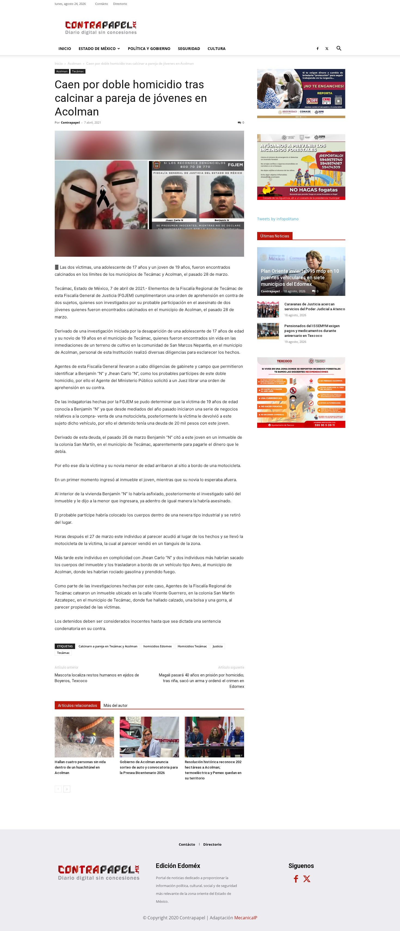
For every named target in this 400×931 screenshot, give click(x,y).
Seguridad (189, 48)
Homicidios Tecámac (192, 646)
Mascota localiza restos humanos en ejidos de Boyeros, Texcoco (97, 678)
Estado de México (97, 48)
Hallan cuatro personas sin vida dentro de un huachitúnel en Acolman (80, 767)
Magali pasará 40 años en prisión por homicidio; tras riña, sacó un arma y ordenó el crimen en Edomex (201, 681)
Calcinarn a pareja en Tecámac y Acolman (108, 646)
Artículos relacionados (77, 705)
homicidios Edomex (157, 646)
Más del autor (116, 705)
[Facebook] (317, 48)
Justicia (218, 646)
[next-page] (66, 789)
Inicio (65, 48)
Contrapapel (70, 122)
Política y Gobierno (149, 48)
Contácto (101, 4)
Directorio (120, 4)
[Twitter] (327, 48)
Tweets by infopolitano (278, 218)
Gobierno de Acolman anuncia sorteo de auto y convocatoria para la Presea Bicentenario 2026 (149, 767)
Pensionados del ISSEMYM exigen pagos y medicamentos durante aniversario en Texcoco (312, 331)
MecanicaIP (245, 918)
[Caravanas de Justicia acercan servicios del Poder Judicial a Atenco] (268, 309)
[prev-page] (58, 789)
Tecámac (78, 71)
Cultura (217, 48)
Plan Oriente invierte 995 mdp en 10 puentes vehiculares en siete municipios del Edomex (300, 277)
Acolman (74, 63)
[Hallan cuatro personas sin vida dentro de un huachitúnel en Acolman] (84, 737)
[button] (338, 49)
